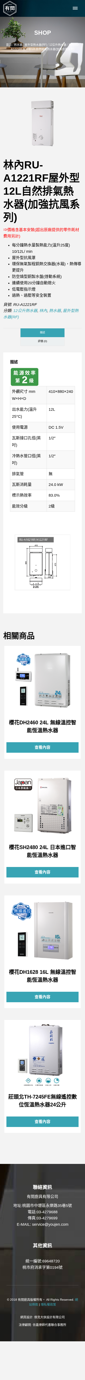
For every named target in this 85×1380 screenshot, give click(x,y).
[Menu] (75, 8)
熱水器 (18, 44)
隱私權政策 (48, 1304)
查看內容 (42, 680)
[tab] (42, 332)
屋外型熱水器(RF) (36, 44)
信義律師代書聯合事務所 (49, 1324)
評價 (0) (42, 341)
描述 (42, 332)
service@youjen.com (50, 1224)
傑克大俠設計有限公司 (49, 1317)
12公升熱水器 (57, 44)
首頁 (9, 44)
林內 (43, 311)
